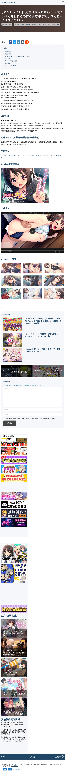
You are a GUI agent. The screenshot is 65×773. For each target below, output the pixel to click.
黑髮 (58, 24)
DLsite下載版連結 (11, 61)
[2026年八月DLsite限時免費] (14, 562)
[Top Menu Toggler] (63, 2)
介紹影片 (8, 63)
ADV (6, 24)
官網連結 (8, 58)
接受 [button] (5, 769)
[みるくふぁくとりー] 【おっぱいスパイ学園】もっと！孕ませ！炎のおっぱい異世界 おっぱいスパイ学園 (43, 320)
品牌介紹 (8, 54)
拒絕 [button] (10, 769)
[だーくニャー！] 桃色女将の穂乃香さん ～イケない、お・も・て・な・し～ (42, 335)
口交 (22, 24)
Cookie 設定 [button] (16, 769)
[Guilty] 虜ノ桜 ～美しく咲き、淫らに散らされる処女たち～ (42, 350)
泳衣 (40, 24)
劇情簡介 (8, 52)
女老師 (28, 24)
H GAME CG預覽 (10, 66)
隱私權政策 (14, 766)
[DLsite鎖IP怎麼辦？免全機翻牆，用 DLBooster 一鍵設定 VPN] (14, 446)
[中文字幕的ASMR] (14, 499)
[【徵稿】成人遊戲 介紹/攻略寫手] (14, 526)
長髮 (53, 24)
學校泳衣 (34, 24)
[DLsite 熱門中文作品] (14, 481)
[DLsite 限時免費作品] (14, 613)
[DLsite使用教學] (14, 582)
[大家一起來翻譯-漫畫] (14, 472)
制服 (18, 24)
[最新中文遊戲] (14, 463)
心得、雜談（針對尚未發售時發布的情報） (18, 56)
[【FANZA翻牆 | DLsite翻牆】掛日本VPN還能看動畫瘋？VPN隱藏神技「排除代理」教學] (14, 455)
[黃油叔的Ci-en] (14, 517)
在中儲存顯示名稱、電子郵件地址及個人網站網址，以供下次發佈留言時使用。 (30, 418)
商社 (10, 24)
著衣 (49, 24)
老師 (44, 24)
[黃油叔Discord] (14, 508)
